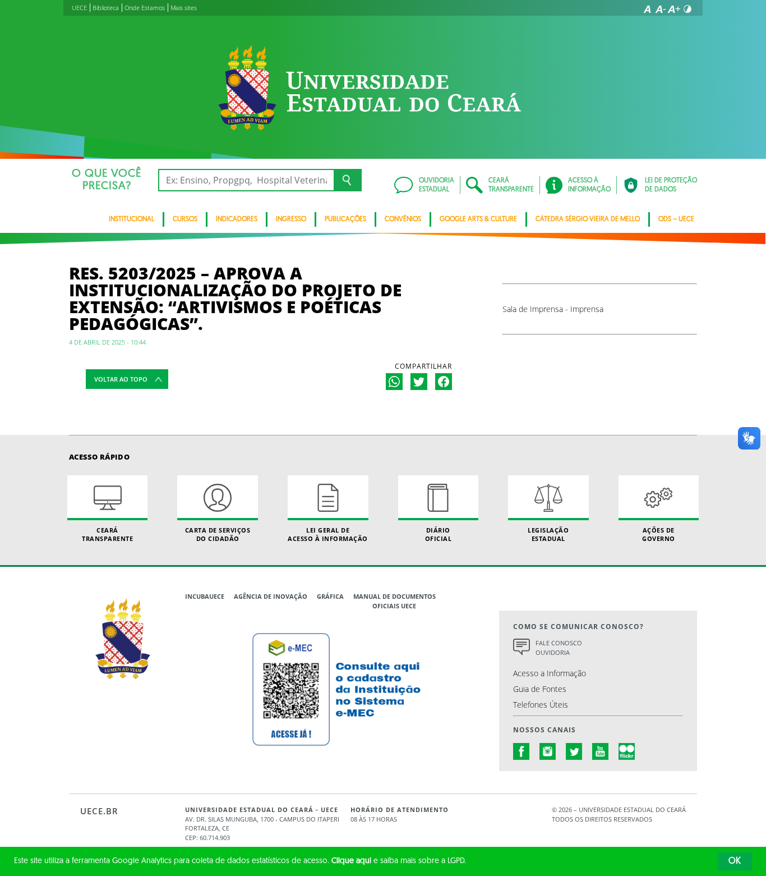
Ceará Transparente (107, 534)
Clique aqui (351, 861)
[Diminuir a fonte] (660, 9)
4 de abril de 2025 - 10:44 (107, 342)
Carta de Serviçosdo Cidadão (218, 534)
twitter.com (574, 751)
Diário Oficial (438, 534)
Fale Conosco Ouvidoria (559, 648)
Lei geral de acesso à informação (328, 534)
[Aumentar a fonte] (674, 9)
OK (734, 861)
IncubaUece (204, 596)
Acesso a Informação (549, 673)
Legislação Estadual (548, 534)
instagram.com (547, 751)
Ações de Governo (658, 534)
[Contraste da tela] (687, 9)
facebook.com (521, 751)
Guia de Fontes (539, 689)
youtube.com (600, 751)
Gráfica (330, 596)
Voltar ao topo (120, 379)
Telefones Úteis (540, 704)
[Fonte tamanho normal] (647, 9)
